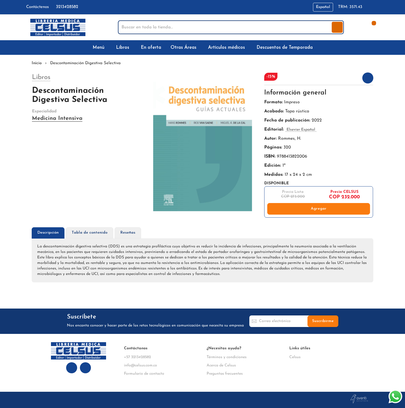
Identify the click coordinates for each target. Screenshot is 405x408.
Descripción (48, 233)
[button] (323, 7)
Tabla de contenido (89, 233)
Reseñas (127, 233)
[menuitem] (99, 47)
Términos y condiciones (227, 357)
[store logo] (57, 27)
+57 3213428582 (137, 357)
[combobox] (225, 27)
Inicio (37, 63)
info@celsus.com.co (140, 365)
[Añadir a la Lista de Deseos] (367, 77)
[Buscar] (337, 27)
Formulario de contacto (144, 374)
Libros (41, 77)
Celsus (295, 357)
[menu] (202, 47)
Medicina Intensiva (57, 118)
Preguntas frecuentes (225, 374)
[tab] (48, 233)
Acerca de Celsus (221, 365)
